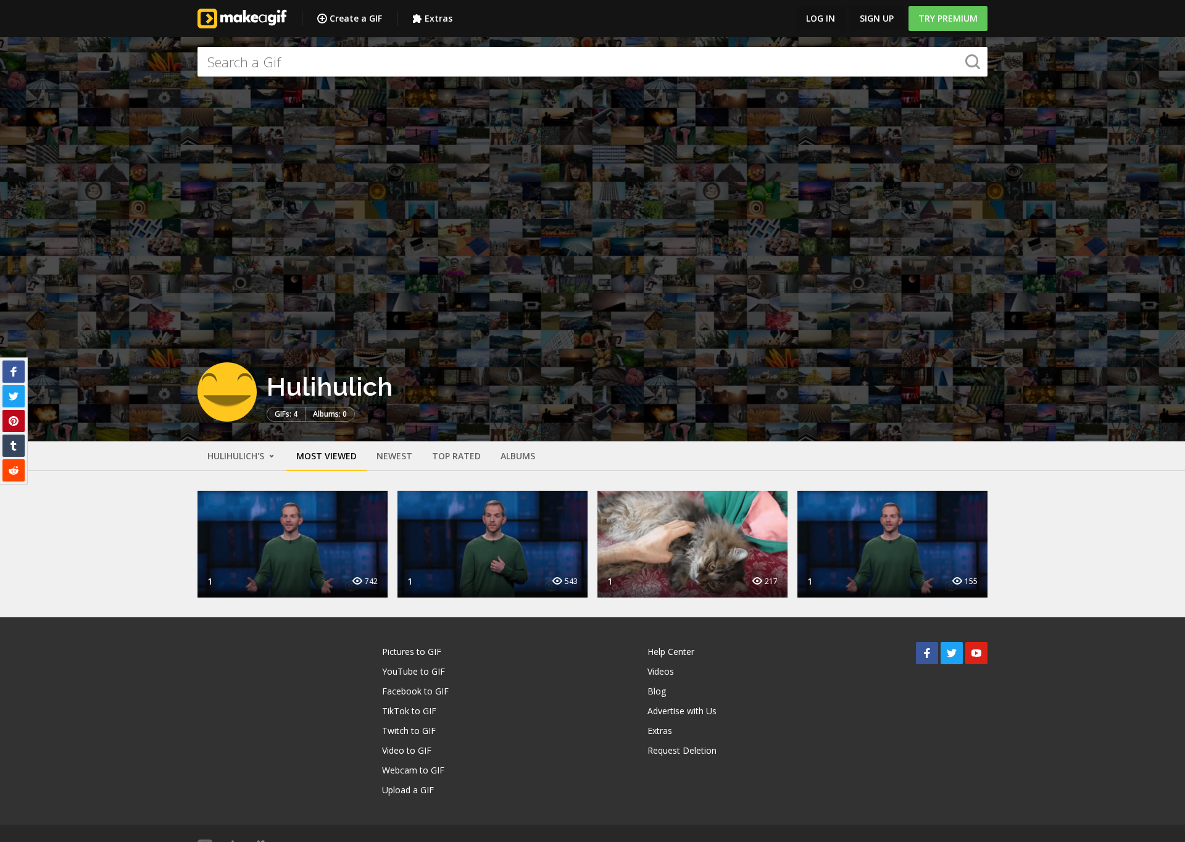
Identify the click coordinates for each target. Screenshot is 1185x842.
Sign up (877, 18)
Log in (820, 18)
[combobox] (593, 62)
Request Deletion (682, 750)
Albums (518, 456)
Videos (660, 671)
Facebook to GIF (415, 691)
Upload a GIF (408, 790)
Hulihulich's (237, 456)
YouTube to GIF (413, 671)
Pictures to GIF (411, 651)
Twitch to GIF (409, 730)
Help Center (670, 651)
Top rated (456, 456)
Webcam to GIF (413, 770)
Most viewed (326, 456)
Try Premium (948, 18)
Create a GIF (356, 18)
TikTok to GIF (409, 711)
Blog (656, 691)
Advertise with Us (682, 711)
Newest (394, 456)
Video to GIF (406, 750)
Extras (438, 18)
